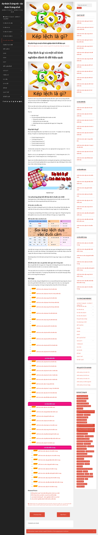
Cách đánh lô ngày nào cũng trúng (83, 406)
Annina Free (58, 531)
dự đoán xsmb (87, 414)
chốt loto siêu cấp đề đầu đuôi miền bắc (46, 397)
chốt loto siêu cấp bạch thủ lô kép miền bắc (47, 302)
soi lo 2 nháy (79, 471)
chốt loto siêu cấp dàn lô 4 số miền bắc (46, 351)
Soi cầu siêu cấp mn (7, 36)
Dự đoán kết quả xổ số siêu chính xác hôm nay (85, 411)
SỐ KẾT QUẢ (6, 96)
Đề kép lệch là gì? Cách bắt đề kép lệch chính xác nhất (45, 493)
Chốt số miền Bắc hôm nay (82, 398)
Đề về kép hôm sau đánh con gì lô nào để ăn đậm (43, 495)
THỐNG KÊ (6, 75)
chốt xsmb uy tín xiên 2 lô (83, 372)
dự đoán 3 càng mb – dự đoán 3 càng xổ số (11, 17)
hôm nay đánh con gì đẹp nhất (83, 438)
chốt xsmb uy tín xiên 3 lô (83, 378)
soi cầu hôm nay (80, 458)
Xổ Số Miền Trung (80, 486)
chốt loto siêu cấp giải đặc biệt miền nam (47, 411)
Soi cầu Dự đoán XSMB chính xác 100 (84, 456)
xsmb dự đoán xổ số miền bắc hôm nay (85, 476)
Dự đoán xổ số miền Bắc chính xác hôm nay (85, 425)
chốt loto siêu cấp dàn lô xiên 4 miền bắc (46, 379)
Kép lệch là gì (42, 505)
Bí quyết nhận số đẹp (8, 40)
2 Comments (66, 46)
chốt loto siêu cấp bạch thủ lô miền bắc (46, 289)
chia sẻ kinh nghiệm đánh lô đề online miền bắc (43, 499)
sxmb (91, 473)
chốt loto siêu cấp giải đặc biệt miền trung (49, 460)
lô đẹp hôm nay (87, 443)
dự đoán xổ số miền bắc (82, 422)
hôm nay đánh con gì (89, 436)
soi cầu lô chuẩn (80, 463)
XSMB (4, 53)
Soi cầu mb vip (6, 27)
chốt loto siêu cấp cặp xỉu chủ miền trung (49, 455)
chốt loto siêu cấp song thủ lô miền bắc (46, 298)
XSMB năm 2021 (80, 478)
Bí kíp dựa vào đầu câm (57, 503)
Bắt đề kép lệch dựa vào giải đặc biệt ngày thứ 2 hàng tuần (40, 503)
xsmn (86, 478)
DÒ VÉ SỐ (5, 83)
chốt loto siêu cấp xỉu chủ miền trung (48, 451)
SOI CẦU (5, 79)
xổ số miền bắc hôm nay (82, 483)
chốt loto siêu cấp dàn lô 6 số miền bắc (46, 361)
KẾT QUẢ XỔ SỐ (7, 66)
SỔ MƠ (5, 88)
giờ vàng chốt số (80, 436)
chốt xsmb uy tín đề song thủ (84, 381)
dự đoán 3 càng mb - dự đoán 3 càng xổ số (44, 46)
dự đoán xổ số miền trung (82, 433)
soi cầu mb (87, 463)
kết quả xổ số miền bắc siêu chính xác (84, 441)
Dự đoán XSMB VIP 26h (81, 419)
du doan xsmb (80, 408)
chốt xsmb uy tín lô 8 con (83, 375)
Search (79, 8)
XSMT (4, 62)
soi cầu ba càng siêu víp (81, 448)
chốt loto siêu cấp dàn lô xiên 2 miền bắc (47, 370)
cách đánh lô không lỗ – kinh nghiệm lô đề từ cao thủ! (45, 497)
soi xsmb (87, 473)
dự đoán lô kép (80, 414)
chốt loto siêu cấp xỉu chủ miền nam (45, 407)
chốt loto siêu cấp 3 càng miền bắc (45, 384)
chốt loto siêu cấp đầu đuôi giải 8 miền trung (49, 473)
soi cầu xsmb (79, 466)
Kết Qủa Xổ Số (80, 443)
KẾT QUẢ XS (6, 49)
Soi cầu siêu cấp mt (7, 31)
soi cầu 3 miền (91, 446)
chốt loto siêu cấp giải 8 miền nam (45, 416)
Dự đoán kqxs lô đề (8, 44)
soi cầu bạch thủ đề (90, 451)
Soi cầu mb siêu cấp (7, 23)
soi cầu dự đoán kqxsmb (82, 453)
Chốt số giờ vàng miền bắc (82, 396)
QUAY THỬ (6, 92)
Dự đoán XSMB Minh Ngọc (82, 417)
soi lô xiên (85, 471)
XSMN (4, 57)
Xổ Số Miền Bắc (80, 481)
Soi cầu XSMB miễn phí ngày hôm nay (84, 468)
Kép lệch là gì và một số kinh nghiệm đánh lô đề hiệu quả (46, 43)
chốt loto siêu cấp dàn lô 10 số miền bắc (46, 392)
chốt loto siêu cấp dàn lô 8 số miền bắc (46, 366)
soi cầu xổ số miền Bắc (81, 446)
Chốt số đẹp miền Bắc (81, 400)
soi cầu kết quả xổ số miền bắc (83, 461)
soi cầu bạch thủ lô (81, 451)
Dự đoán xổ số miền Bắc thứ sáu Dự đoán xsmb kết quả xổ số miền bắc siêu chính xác (85, 430)
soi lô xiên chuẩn (80, 473)
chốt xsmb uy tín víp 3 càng (83, 385)
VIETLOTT (5, 70)
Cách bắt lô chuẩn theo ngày (82, 403)
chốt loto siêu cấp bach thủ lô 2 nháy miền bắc (48, 293)
